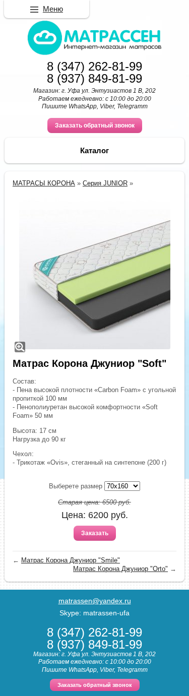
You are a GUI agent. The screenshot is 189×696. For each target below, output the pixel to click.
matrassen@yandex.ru (94, 601)
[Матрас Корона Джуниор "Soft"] (94, 273)
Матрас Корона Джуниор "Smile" (70, 560)
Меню (53, 9)
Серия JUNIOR (105, 183)
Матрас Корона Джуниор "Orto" (120, 569)
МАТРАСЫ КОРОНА (44, 183)
